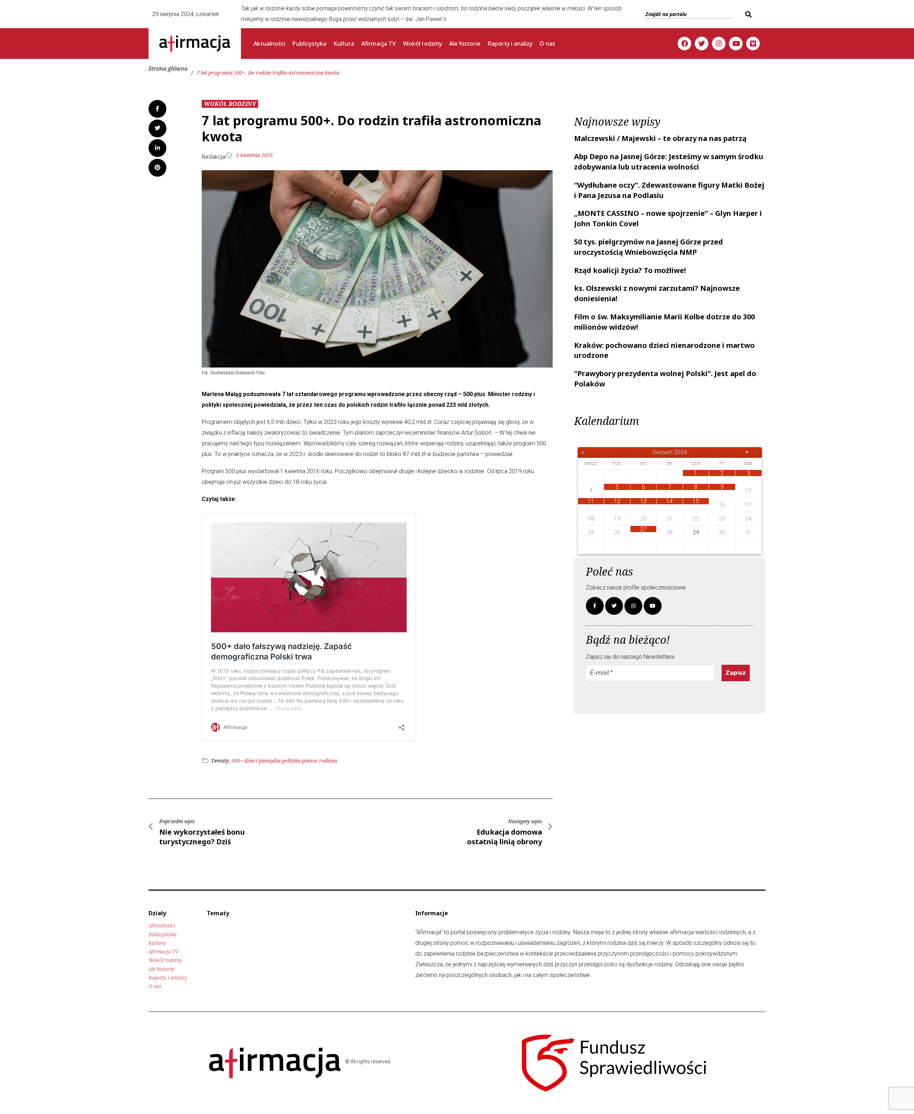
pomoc (310, 760)
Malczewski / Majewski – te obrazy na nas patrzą (660, 138)
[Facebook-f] (595, 606)
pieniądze (270, 760)
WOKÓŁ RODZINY (230, 104)
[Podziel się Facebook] (157, 109)
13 (643, 501)
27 (643, 529)
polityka (291, 760)
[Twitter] (701, 43)
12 (617, 501)
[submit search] (747, 14)
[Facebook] (684, 43)
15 (696, 501)
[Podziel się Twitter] (157, 128)
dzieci (250, 760)
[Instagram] (718, 43)
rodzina (328, 760)
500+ (237, 760)
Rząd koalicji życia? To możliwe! (630, 270)
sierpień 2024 (669, 452)
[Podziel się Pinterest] (157, 168)
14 (669, 501)
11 (591, 501)
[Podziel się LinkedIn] (157, 148)
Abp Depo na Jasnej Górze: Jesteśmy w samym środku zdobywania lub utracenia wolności (668, 162)
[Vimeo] (753, 43)
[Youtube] (736, 43)
